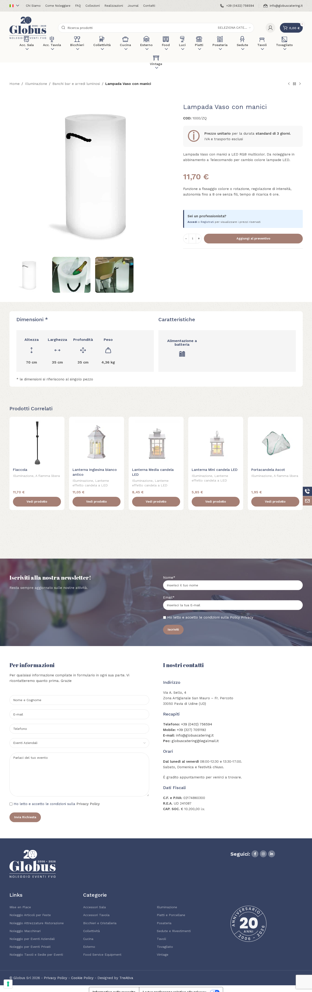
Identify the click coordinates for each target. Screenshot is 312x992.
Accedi (192, 221)
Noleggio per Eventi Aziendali (32, 939)
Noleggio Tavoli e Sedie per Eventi (36, 954)
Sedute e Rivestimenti (174, 931)
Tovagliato (165, 946)
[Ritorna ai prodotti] (294, 84)
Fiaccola (20, 470)
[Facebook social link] (254, 853)
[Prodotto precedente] (289, 84)
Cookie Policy (82, 978)
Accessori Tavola (96, 915)
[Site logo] (27, 27)
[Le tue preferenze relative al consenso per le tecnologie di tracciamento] (8, 984)
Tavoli (161, 939)
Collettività (91, 931)
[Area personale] (270, 27)
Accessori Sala (94, 907)
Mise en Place (20, 907)
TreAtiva (126, 978)
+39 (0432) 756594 (196, 724)
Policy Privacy (241, 617)
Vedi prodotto (37, 501)
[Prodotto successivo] (300, 84)
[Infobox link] (237, 6)
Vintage (162, 954)
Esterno (89, 946)
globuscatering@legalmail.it (195, 741)
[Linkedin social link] (271, 853)
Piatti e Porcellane (171, 915)
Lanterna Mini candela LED (215, 470)
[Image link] (32, 863)
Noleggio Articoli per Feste (30, 915)
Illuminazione (36, 84)
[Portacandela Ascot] (275, 442)
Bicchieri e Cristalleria (99, 923)
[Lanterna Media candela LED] (156, 442)
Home (14, 84)
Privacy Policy (88, 804)
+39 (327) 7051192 (191, 730)
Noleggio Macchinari (25, 931)
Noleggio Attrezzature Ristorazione (36, 923)
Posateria (164, 923)
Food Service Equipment (102, 954)
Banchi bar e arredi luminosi (76, 84)
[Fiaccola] (37, 442)
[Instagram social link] (263, 853)
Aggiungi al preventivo (253, 238)
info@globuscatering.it (195, 735)
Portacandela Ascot (268, 470)
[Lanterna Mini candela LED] (216, 442)
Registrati (207, 221)
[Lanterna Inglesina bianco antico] (97, 442)
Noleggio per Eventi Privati (30, 946)
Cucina (88, 939)
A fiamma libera (47, 476)
